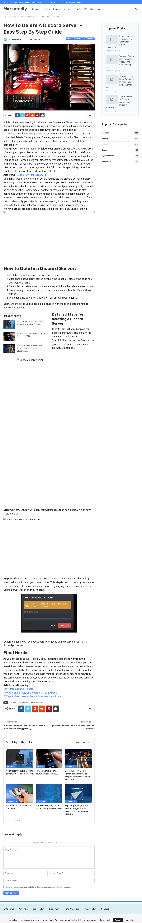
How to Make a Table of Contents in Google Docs (30, 692)
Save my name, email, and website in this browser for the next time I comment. (38, 887)
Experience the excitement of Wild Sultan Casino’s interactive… (119, 42)
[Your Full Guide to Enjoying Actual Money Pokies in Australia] (112, 99)
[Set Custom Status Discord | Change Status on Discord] (9, 324)
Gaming (56, 9)
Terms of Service (55, 2)
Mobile (78, 9)
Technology (80, 39)
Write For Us (8, 2)
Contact (80, 2)
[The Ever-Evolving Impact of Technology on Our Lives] (49, 793)
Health (46, 9)
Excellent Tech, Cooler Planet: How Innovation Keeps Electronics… (30, 348)
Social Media (96, 9)
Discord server (74, 122)
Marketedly (15, 8)
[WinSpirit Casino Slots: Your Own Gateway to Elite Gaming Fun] (112, 59)
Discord (70, 39)
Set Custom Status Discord (31, 174)
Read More (130, 920)
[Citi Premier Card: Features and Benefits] (19, 793)
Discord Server (37, 702)
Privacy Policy (69, 2)
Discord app (23, 702)
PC (85, 9)
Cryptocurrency (108, 156)
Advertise (19, 2)
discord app (25, 275)
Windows (90, 39)
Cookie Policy (30, 2)
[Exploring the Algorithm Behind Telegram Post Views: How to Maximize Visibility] (78, 793)
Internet (68, 9)
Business (35, 9)
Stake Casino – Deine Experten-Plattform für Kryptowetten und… (120, 82)
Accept (118, 920)
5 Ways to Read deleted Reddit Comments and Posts (32, 696)
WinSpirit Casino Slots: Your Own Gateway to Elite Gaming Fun (120, 62)
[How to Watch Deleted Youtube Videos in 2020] (9, 336)
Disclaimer (42, 2)
